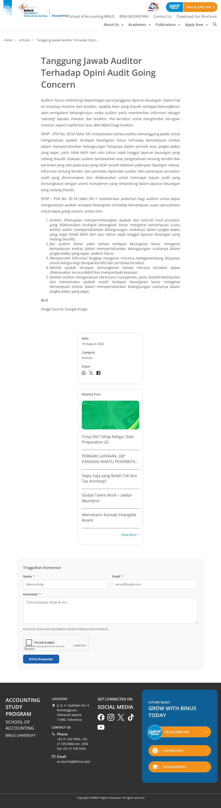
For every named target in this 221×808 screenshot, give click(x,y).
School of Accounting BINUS (91, 16)
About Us (111, 24)
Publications (166, 24)
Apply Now (194, 24)
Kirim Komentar (41, 659)
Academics (137, 24)
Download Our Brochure (197, 16)
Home (8, 40)
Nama (29, 576)
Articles (24, 40)
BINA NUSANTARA (134, 16)
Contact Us (163, 16)
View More (129, 535)
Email (117, 576)
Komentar (32, 594)
